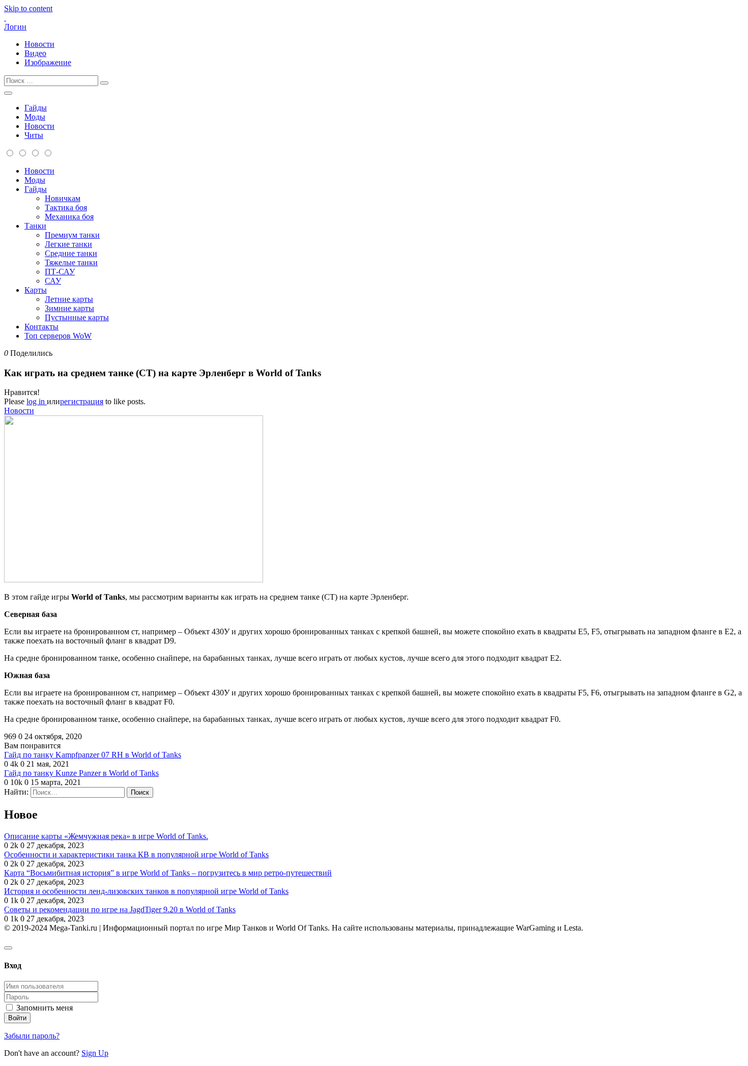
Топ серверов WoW (58, 335)
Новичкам (62, 198)
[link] (374, 392)
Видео (35, 53)
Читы (33, 135)
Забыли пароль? (32, 1035)
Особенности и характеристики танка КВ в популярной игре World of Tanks (136, 854)
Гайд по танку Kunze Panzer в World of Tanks (81, 773)
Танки (35, 225)
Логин (15, 26)
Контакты (41, 326)
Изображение (47, 62)
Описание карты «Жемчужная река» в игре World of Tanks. (106, 836)
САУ (53, 280)
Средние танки (71, 253)
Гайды (35, 107)
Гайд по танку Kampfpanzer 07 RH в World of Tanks (92, 754)
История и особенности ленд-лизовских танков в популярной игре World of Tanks (146, 891)
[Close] (8, 947)
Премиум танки (72, 235)
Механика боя (69, 216)
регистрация (81, 401)
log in (36, 401)
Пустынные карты (77, 317)
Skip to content (28, 8)
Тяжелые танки (71, 262)
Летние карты (69, 299)
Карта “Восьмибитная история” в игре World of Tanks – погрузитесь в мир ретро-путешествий (168, 872)
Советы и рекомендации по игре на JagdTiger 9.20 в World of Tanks (120, 909)
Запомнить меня (44, 1007)
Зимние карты (69, 308)
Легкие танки (68, 244)
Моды (34, 117)
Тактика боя (66, 207)
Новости (39, 44)
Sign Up (94, 1053)
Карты (35, 290)
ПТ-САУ (60, 271)
